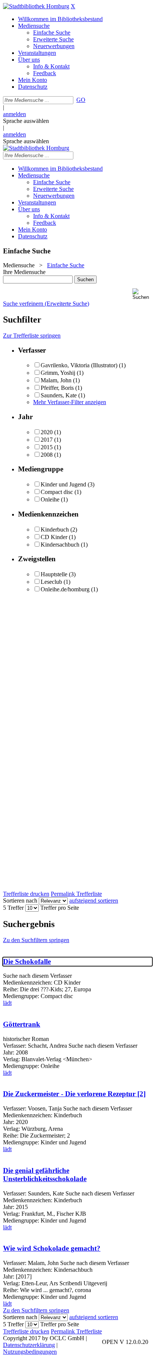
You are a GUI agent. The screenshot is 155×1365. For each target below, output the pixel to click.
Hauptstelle (54, 574)
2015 (47, 447)
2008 (47, 454)
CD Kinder (54, 537)
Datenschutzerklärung (29, 1345)
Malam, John (56, 380)
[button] (142, 294)
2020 (47, 432)
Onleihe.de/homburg (65, 589)
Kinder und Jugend (63, 484)
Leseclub (51, 582)
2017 (47, 439)
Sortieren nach (20, 900)
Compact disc (57, 492)
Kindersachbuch (60, 544)
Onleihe (50, 499)
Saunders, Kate (59, 395)
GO (80, 100)
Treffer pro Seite (59, 907)
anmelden (14, 114)
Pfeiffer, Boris (58, 388)
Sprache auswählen (26, 121)
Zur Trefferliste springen (32, 335)
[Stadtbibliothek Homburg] (36, 6)
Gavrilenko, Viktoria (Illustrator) (79, 365)
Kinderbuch (55, 529)
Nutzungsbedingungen (30, 1351)
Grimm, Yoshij (58, 373)
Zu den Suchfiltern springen (36, 940)
